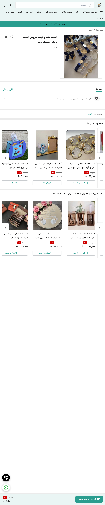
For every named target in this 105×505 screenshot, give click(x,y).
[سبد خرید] (3, 5)
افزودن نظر (8, 89)
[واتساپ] (6, 487)
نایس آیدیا (99, 30)
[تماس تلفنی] (6, 477)
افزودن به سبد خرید (87, 499)
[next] (5, 158)
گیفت (90, 30)
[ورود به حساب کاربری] (11, 5)
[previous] (99, 158)
